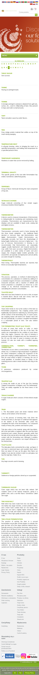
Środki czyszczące (22, 577)
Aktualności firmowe (7, 560)
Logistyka (4, 603)
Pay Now (19, 593)
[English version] (3, 2)
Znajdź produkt (21, 584)
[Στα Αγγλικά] (31, 2)
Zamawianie (4, 593)
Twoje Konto (32, 9)
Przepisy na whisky (22, 598)
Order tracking (5, 600)
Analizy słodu (21, 605)
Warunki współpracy (7, 595)
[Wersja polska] (34, 4)
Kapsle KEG (20, 575)
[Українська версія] (37, 2)
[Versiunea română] (34, 2)
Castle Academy (22, 633)
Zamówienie (6, 590)
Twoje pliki (20, 614)
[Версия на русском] (17, 2)
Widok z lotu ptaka (6, 565)
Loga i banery (5, 570)
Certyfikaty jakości (22, 607)
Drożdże (19, 565)
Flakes (19, 560)
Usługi (19, 590)
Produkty (20, 555)
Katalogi (3, 563)
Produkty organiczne (23, 579)
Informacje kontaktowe (7, 642)
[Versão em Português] (23, 2)
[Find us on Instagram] (20, 654)
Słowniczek (20, 619)
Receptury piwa (21, 595)
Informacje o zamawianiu (8, 598)
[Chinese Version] (31, 4)
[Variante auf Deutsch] (14, 2)
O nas (3, 555)
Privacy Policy (5, 572)
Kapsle (19, 572)
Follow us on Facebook (8, 651)
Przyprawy (20, 567)
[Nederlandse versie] (9, 2)
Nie (20, 673)
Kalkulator (20, 600)
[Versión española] (11, 2)
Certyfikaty (5, 623)
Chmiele (19, 563)
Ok (15, 673)
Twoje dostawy (21, 612)
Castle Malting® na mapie (8, 644)
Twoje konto (20, 603)
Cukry (18, 570)
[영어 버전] (37, 4)
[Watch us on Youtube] (32, 654)
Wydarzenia (4, 567)
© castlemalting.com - (28, 662)
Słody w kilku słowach (23, 586)
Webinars (19, 628)
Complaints (20, 617)
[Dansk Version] (28, 2)
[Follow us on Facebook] (8, 654)
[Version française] (6, 2)
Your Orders (20, 610)
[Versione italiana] (20, 2)
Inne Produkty (21, 582)
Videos (19, 631)
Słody (18, 558)
